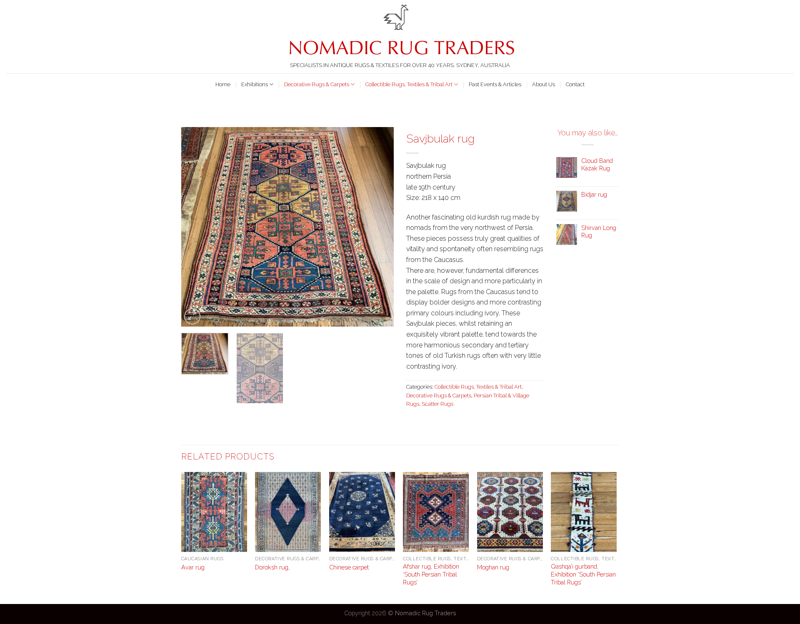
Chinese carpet (349, 567)
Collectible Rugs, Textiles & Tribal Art (408, 84)
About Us (543, 84)
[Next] (379, 227)
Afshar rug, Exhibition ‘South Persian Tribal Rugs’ (431, 574)
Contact (575, 84)
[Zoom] (192, 316)
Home (222, 84)
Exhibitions (254, 84)
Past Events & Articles (495, 84)
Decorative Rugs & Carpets (316, 84)
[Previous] (195, 227)
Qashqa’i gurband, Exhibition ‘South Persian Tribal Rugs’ (583, 574)
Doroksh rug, (272, 567)
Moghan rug (493, 567)
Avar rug (193, 567)
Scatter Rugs (437, 404)
